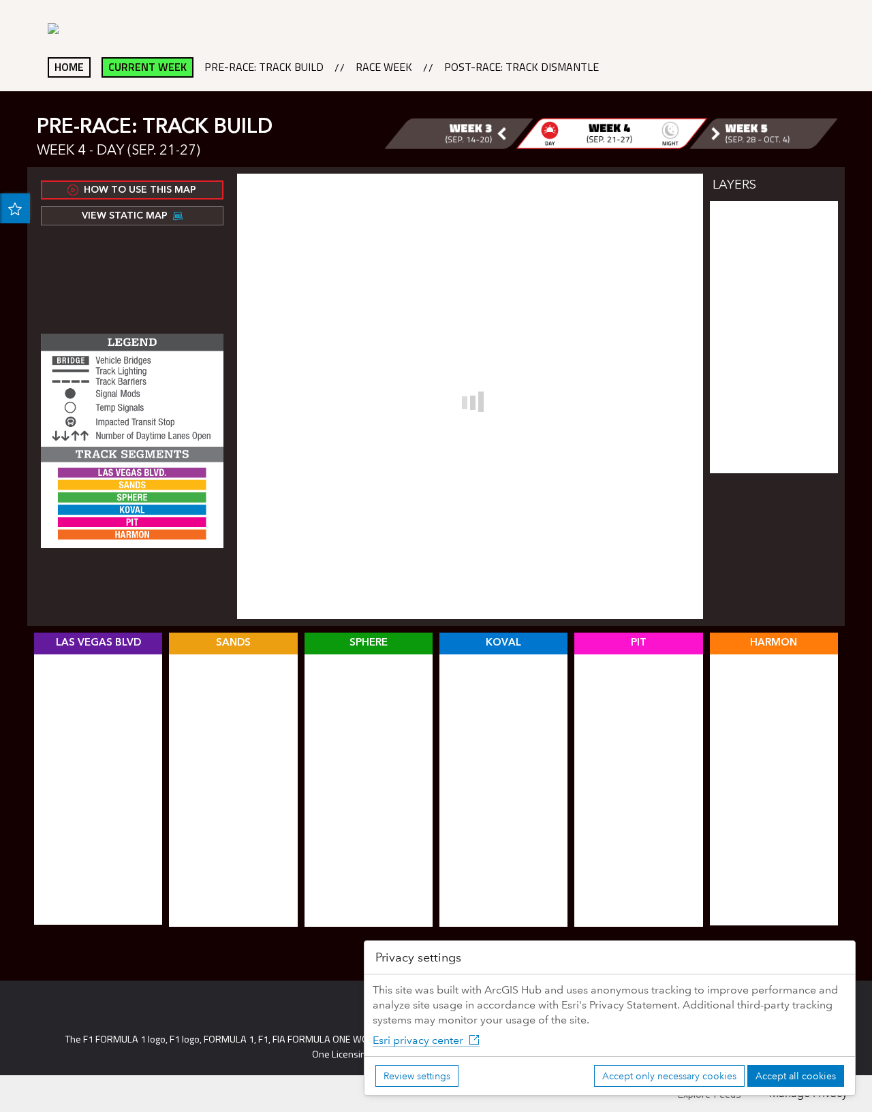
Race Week (384, 67)
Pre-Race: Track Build (264, 67)
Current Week (147, 67)
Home (69, 67)
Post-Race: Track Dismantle (521, 67)
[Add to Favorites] (15, 208)
